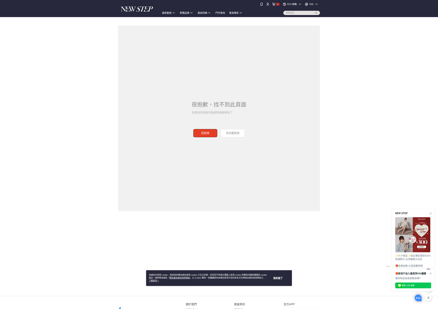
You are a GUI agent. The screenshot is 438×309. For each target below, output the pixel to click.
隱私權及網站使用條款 (179, 278)
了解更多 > (154, 281)
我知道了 (278, 278)
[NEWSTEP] (137, 9)
